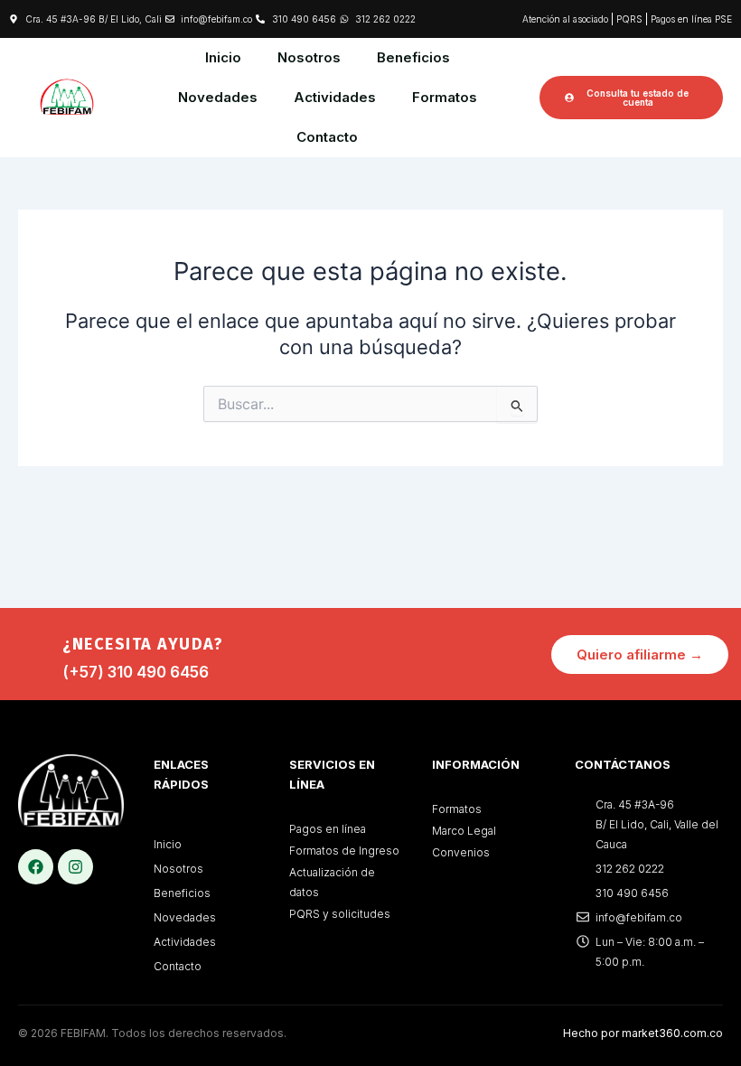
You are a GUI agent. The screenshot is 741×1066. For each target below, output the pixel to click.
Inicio (223, 57)
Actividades (335, 97)
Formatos (444, 97)
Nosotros (309, 57)
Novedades (218, 97)
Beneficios (413, 57)
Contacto (327, 136)
